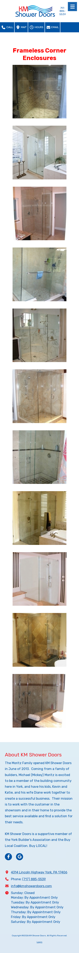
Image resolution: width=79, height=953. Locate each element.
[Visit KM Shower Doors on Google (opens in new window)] (19, 856)
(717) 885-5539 (34, 879)
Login (39, 942)
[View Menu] (72, 6)
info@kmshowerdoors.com (31, 886)
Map (23, 27)
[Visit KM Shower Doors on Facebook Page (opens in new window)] (8, 856)
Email (55, 27)
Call (9, 27)
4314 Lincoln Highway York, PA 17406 (39, 872)
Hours (38, 27)
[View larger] (39, 92)
